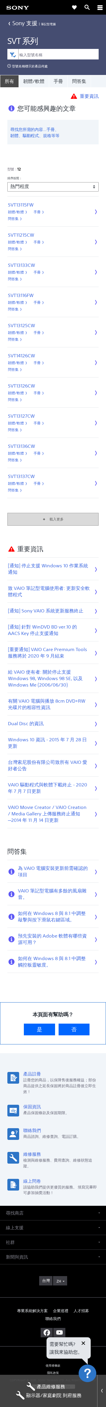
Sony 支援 (25, 23)
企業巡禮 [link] (60, 1310)
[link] (17, 7)
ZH (59, 1281)
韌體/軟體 (33, 81)
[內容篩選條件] (12, 54)
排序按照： (14, 178)
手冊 (58, 81)
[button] (94, 1387)
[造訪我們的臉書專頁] (47, 1332)
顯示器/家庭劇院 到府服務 (54, 1395)
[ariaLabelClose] (100, 7)
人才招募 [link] (81, 1310)
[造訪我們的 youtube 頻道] (59, 1332)
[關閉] (83, 1343)
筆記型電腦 (48, 24)
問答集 (79, 81)
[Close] (101, 1391)
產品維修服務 (51, 1386)
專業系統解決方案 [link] (32, 1310)
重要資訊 (89, 96)
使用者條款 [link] (53, 1365)
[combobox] (53, 54)
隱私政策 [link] (53, 1373)
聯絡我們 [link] (53, 1318)
